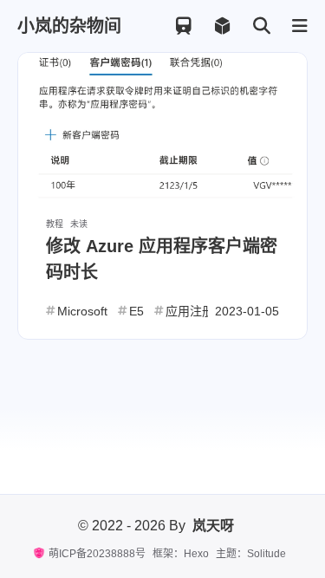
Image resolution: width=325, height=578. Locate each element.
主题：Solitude (251, 554)
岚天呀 (213, 525)
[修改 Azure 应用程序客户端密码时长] (162, 126)
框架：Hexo (181, 554)
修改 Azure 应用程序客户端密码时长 (161, 259)
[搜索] (261, 26)
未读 (79, 224)
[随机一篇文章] (222, 26)
